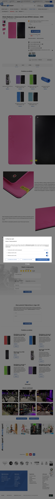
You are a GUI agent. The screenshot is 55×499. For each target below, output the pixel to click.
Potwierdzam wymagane (27, 259)
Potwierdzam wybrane (12, 259)
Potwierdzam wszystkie (42, 259)
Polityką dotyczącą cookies (30, 244)
